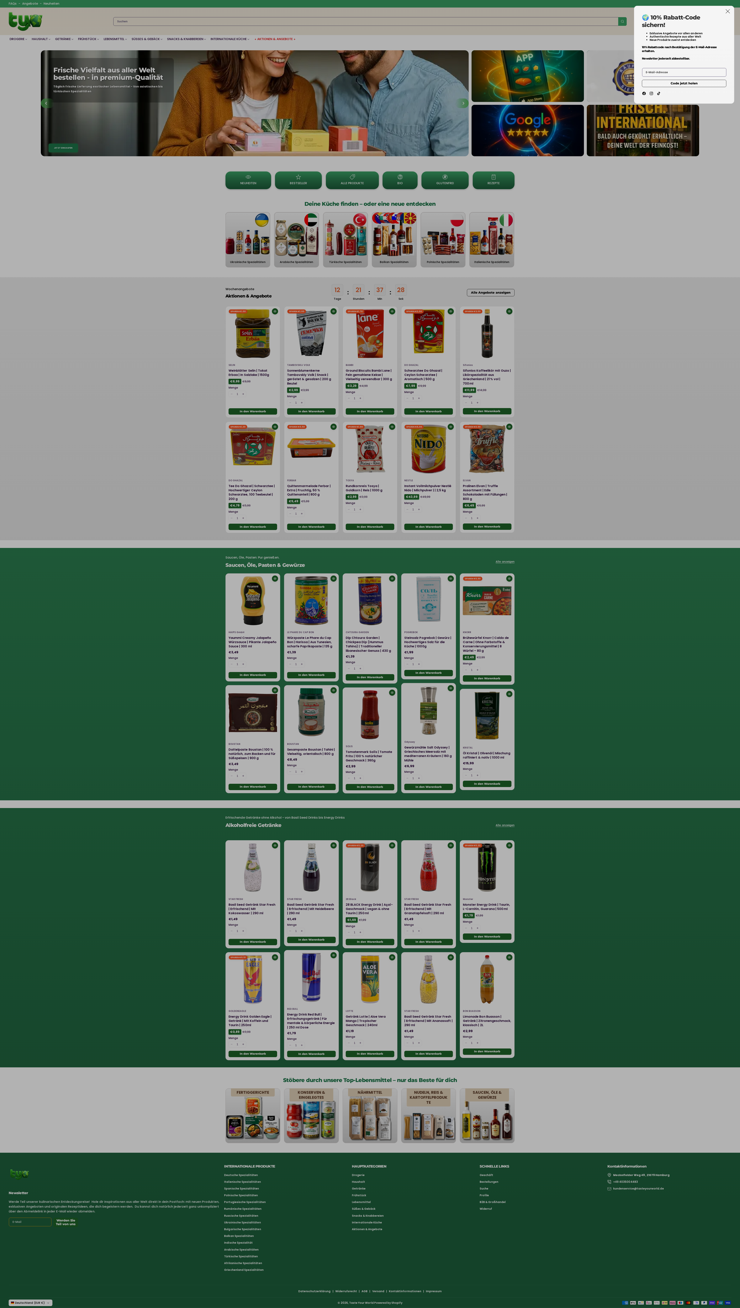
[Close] (727, 11)
